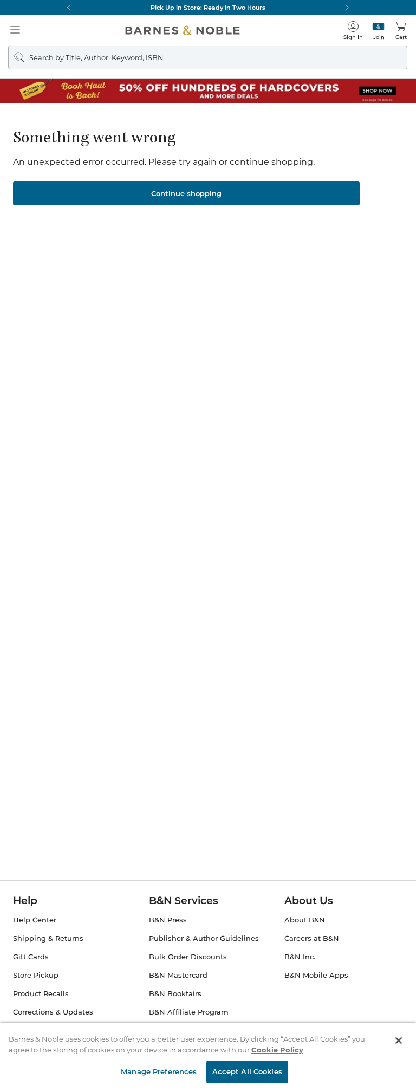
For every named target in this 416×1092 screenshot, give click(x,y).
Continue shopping (186, 193)
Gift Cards (31, 957)
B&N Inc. (299, 957)
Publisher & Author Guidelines (204, 938)
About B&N (304, 920)
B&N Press (168, 920)
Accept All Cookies (247, 1071)
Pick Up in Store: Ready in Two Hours (208, 7)
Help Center (34, 920)
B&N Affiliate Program (189, 1012)
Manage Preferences (159, 1071)
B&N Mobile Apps (316, 975)
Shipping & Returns (48, 938)
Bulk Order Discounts (188, 957)
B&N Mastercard (178, 975)
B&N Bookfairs (175, 994)
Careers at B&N (311, 938)
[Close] (399, 1040)
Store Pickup (35, 975)
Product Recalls (41, 994)
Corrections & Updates (53, 1012)
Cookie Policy (277, 1049)
